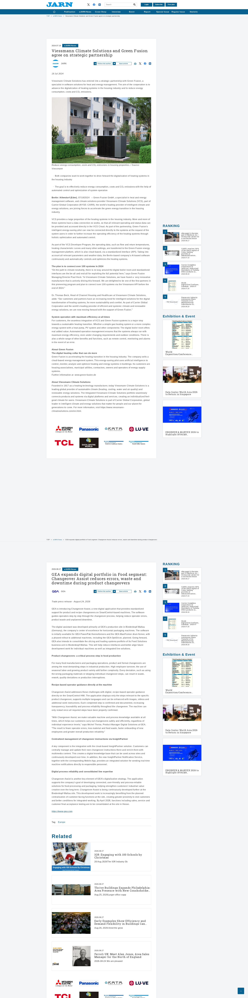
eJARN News (57, 16)
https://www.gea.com (62, 811)
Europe (61, 822)
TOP (48, 16)
